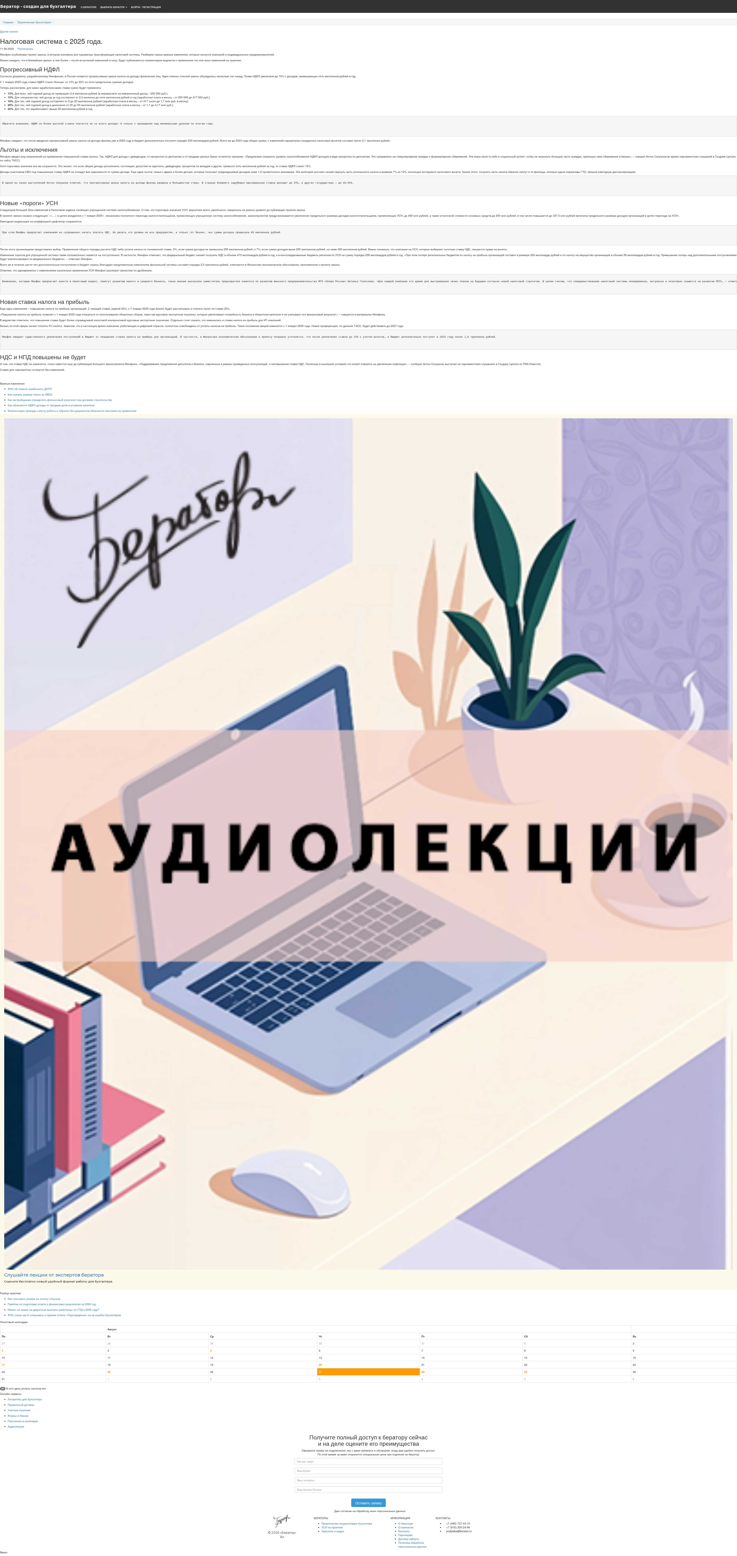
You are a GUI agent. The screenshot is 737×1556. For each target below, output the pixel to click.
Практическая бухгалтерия (34, 22)
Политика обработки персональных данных (412, 1544)
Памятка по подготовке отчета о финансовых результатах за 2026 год (52, 1304)
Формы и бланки (18, 1416)
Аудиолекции (16, 1426)
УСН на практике (332, 1527)
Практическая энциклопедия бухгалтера (346, 1523)
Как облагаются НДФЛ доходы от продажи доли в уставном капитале (51, 405)
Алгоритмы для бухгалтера (25, 1399)
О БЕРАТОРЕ (89, 7)
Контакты (404, 1531)
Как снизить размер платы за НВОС (30, 394)
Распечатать (25, 49)
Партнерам (405, 1535)
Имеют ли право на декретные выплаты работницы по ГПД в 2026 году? (53, 1309)
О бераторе (405, 1523)
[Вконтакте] (437, 1537)
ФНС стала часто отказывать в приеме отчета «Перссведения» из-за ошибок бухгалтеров (64, 1315)
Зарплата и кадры (332, 1531)
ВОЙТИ (135, 7)
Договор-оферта (408, 1539)
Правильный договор (21, 1405)
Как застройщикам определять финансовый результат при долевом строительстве (60, 400)
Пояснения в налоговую (23, 1421)
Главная (8, 22)
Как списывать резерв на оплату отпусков (34, 1299)
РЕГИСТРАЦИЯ (151, 7)
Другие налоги (9, 31)
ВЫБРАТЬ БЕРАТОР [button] (112, 7)
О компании (405, 1527)
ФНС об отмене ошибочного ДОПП (30, 389)
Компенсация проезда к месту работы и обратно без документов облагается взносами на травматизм (72, 411)
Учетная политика (19, 1410)
